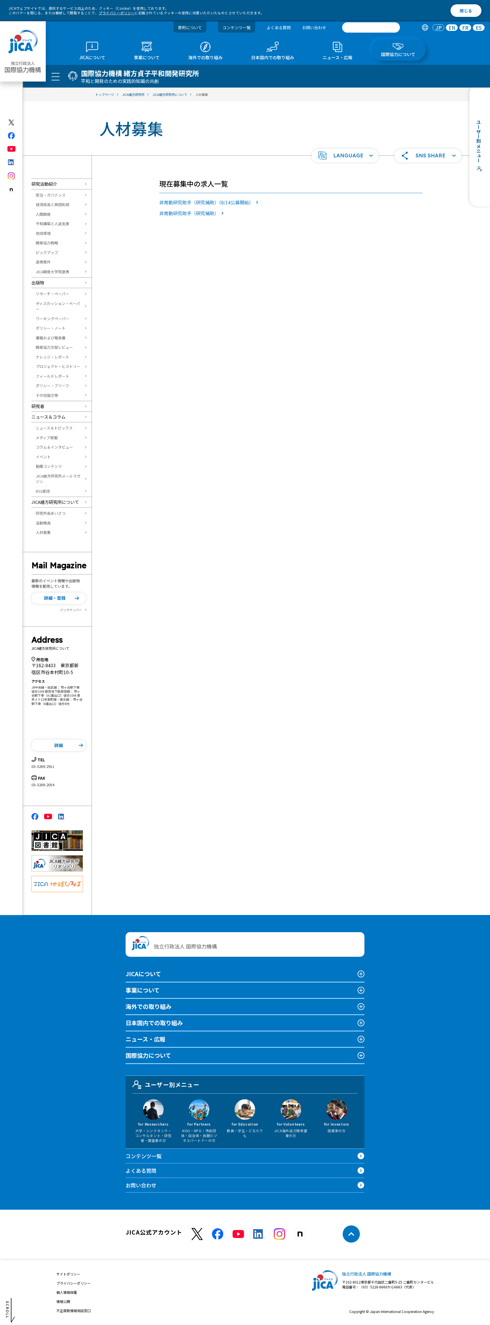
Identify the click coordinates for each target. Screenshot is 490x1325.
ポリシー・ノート (51, 328)
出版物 (37, 283)
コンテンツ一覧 (237, 27)
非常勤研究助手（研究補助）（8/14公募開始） (206, 202)
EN (452, 27)
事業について (143, 990)
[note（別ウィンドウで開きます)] (11, 189)
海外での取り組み (148, 1006)
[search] (371, 27)
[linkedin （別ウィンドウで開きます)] (259, 1234)
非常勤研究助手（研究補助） (189, 213)
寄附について (190, 27)
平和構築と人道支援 (52, 223)
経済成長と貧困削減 (52, 204)
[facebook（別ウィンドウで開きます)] (11, 135)
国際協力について (148, 1055)
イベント (43, 457)
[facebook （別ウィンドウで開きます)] (217, 1234)
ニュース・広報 (145, 1039)
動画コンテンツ (49, 466)
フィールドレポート (52, 376)
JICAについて (143, 974)
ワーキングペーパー (52, 318)
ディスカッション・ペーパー (58, 306)
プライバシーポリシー (117, 12)
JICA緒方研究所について (55, 502)
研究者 (37, 406)
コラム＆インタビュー (54, 447)
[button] (345, 156)
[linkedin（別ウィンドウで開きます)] (11, 162)
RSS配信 (43, 491)
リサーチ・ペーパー (52, 293)
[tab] (425, 27)
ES (479, 27)
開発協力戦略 (47, 242)
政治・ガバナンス (51, 195)
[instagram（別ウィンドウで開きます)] (11, 176)
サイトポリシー (68, 1273)
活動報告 (43, 523)
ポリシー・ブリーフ (52, 385)
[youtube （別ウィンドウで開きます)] (238, 1234)
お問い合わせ (314, 27)
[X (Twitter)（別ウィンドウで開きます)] (11, 122)
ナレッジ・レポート (52, 357)
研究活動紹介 (44, 184)
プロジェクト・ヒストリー (58, 366)
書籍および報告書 (51, 337)
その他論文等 (47, 395)
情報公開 (63, 1301)
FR (465, 27)
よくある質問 (279, 27)
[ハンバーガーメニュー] (55, 76)
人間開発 (43, 214)
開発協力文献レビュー (54, 347)
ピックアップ (47, 252)
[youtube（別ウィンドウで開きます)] (11, 149)
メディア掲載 (47, 437)
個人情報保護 (66, 1292)
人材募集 (43, 532)
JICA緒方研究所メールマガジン (58, 478)
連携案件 (43, 262)
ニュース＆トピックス (54, 428)
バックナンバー (71, 609)
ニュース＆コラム (48, 417)
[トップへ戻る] (351, 1234)
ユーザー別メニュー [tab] (172, 1084)
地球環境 (43, 233)
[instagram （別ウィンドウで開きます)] (279, 1234)
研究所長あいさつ (51, 513)
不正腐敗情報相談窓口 (73, 1310)
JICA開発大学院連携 (52, 271)
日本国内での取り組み (154, 1023)
